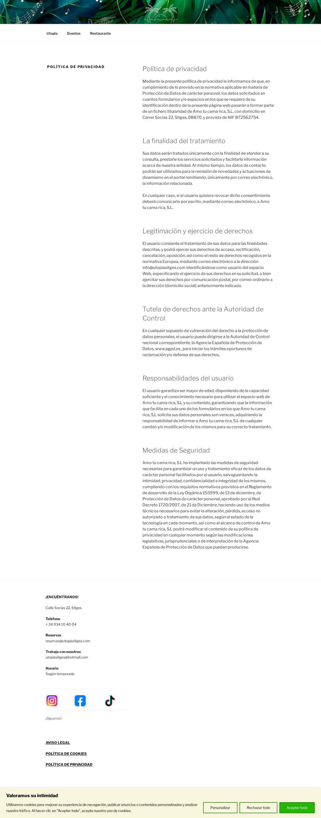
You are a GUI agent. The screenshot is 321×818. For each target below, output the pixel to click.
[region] (160, 803)
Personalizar (220, 807)
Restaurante (100, 33)
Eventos (74, 33)
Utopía (52, 33)
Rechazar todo (258, 807)
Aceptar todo (297, 807)
